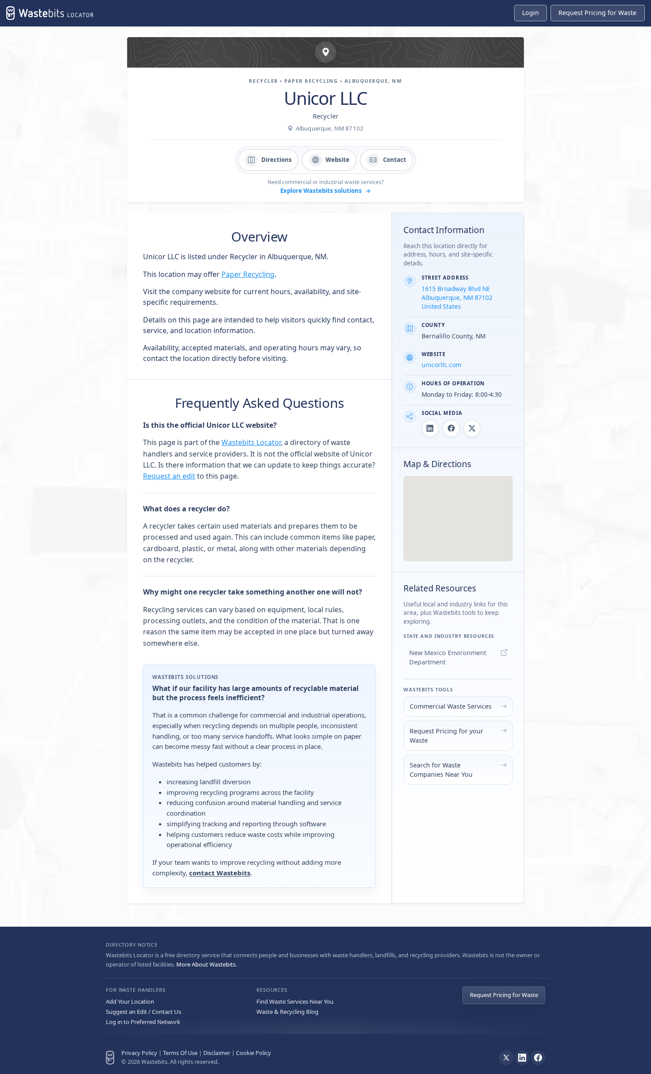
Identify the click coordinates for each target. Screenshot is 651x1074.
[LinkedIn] (522, 1058)
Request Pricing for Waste (504, 995)
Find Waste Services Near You (294, 1001)
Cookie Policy (253, 1053)
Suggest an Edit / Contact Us (143, 1012)
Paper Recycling (248, 274)
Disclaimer (216, 1053)
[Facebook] (538, 1058)
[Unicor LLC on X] (471, 428)
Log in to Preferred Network (143, 1022)
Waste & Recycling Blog (287, 1012)
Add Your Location (130, 1001)
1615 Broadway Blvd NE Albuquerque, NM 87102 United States (457, 297)
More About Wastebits (206, 964)
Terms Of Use (180, 1053)
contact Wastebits (219, 872)
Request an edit (169, 476)
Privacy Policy (139, 1053)
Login (530, 12)
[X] (506, 1058)
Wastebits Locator (251, 442)
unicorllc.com (441, 365)
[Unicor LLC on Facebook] (451, 428)
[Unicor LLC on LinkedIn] (430, 428)
